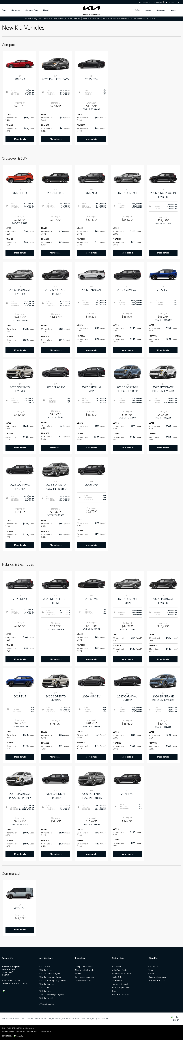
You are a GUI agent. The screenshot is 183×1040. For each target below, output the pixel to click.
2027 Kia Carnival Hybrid (50, 974)
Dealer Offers (118, 977)
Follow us (145, 2)
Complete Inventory (84, 967)
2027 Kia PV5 (45, 987)
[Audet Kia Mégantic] (91, 10)
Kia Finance (117, 981)
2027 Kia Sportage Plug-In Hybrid (53, 981)
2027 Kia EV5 (44, 967)
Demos (78, 974)
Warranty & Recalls (156, 981)
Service (148, 10)
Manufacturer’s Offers (121, 974)
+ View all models (46, 1004)
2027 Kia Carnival (46, 984)
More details (20, 139)
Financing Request (120, 984)
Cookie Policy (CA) (33, 1031)
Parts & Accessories (120, 994)
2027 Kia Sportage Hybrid (50, 977)
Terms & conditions (8, 1031)
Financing (47, 10)
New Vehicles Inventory (85, 970)
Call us (158, 2)
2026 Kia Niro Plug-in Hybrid (51, 994)
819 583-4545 (94, 18)
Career (151, 974)
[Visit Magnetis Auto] (19, 1036)
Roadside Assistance (157, 977)
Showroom (15, 10)
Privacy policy (20, 1031)
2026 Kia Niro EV (46, 998)
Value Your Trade (119, 970)
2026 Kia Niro (45, 991)
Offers (137, 10)
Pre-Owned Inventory (84, 977)
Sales (4, 10)
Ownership (160, 10)
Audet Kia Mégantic (33, 18)
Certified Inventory (83, 981)
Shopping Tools (31, 10)
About (173, 10)
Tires (114, 991)
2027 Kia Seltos (45, 970)
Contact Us (153, 967)
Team (150, 970)
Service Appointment (121, 987)
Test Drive (116, 967)
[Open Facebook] (4, 991)
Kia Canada (103, 1018)
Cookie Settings (46, 1031)
